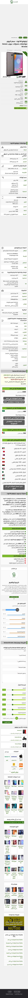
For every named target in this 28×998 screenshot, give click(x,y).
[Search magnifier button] (23, 822)
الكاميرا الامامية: (22, 708)
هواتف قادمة (17, 991)
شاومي (21, 769)
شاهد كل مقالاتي (14, 597)
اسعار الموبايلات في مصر (14, 398)
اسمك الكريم (22, 655)
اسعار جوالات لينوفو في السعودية (14, 422)
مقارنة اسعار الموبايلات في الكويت (14, 953)
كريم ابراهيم (16, 50)
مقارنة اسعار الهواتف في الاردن (15, 950)
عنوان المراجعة (22, 667)
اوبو (7, 760)
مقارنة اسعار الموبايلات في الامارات (14, 946)
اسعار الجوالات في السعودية (14, 417)
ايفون (21, 760)
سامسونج (14, 760)
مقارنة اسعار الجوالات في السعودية (14, 943)
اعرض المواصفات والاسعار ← (16, 733)
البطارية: (24, 703)
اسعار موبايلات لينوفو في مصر (14, 401)
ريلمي (14, 769)
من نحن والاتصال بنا (18, 994)
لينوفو (20, 37)
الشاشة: (24, 698)
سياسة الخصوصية (9, 994)
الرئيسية (25, 37)
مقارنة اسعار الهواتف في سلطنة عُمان (15, 957)
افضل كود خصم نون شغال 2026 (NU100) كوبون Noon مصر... (14, 924)
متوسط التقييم (22, 718)
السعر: (24, 688)
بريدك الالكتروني (21, 661)
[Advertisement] (14, 21)
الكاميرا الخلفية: (22, 713)
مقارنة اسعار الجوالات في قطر (16, 961)
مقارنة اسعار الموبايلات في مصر (15, 940)
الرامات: (24, 693)
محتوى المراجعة (21, 673)
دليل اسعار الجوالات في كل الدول (14, 487)
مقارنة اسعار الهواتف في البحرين (15, 964)
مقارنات (9, 991)
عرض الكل (7, 752)
